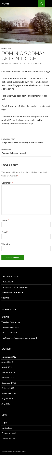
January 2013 (7, 377)
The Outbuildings (9, 276)
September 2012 (8, 393)
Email (4, 232)
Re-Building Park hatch (12, 292)
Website (5, 244)
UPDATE (5, 317)
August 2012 (7, 398)
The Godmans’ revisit (10, 327)
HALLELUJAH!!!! (9, 332)
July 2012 (5, 403)
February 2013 (8, 372)
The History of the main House (15, 287)
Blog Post (6, 48)
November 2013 (8, 357)
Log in (4, 422)
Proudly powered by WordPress (13, 451)
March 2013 (6, 367)
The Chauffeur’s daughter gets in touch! (19, 338)
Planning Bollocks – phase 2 (13, 151)
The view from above (10, 322)
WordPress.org (8, 438)
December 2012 (8, 383)
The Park (5, 298)
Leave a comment (34, 64)
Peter (22, 64)
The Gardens (7, 282)
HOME (5, 3)
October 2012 (7, 388)
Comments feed (8, 433)
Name (5, 219)
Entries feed (6, 428)
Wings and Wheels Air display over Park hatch (22, 141)
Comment (7, 182)
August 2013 (7, 362)
